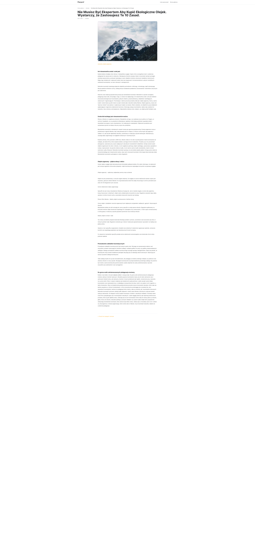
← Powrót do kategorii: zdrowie (106, 316)
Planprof (81, 2)
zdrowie (87, 8)
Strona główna (173, 2)
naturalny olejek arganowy (104, 64)
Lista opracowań (164, 2)
